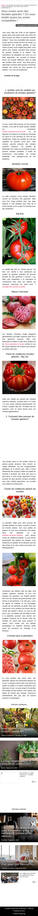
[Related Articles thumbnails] (10, 787)
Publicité (30, 908)
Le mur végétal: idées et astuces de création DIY (16, 762)
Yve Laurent (21, 25)
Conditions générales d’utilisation (15, 908)
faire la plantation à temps (14, 344)
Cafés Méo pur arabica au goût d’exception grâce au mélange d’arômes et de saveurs (17, 831)
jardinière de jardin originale (12, 535)
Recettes (4, 840)
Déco (3, 768)
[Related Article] (19, 723)
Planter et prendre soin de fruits (13, 132)
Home (3, 5)
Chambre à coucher (7, 868)
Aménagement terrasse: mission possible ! (16, 730)
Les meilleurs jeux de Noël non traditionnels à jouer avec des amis (27, 875)
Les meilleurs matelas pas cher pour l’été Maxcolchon (18, 863)
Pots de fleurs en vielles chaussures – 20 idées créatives (27, 774)
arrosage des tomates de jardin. (14, 287)
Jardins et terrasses (7, 735)
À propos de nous (19, 911)
